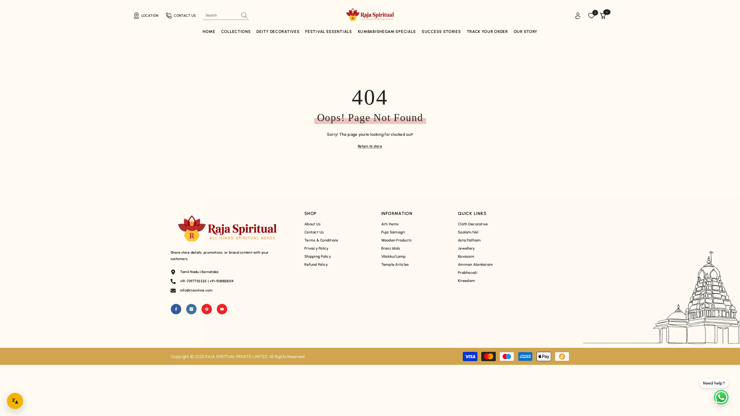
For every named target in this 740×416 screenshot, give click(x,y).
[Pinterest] (206, 309)
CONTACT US (185, 16)
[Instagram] (191, 309)
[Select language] (15, 401)
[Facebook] (176, 309)
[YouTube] (222, 309)
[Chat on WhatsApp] (721, 397)
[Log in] (577, 15)
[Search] (226, 15)
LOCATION (149, 16)
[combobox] (220, 15)
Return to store (370, 146)
